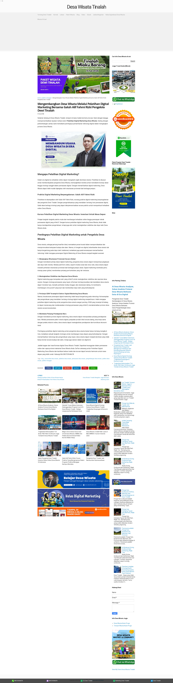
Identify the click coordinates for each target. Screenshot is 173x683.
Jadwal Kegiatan (98, 15)
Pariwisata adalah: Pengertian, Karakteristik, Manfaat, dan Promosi (128, 531)
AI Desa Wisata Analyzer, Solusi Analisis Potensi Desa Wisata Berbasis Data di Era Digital (124, 333)
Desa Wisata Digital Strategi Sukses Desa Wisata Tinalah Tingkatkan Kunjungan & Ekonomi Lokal (123, 358)
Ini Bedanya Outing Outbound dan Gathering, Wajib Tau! (128, 461)
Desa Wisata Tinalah (86, 7)
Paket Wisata (70, 15)
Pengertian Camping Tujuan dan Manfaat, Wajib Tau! (128, 442)
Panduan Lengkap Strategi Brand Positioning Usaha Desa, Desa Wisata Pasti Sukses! (128, 570)
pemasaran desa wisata (78, 358)
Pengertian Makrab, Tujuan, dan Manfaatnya (128, 404)
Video (83, 15)
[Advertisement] (86, 37)
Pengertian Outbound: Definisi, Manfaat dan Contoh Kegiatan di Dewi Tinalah (128, 493)
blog (42, 358)
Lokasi (62, 15)
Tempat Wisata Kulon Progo (123, 625)
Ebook (89, 15)
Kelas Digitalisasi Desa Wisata (115, 15)
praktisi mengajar (46, 98)
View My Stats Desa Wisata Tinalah (123, 669)
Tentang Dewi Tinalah (44, 15)
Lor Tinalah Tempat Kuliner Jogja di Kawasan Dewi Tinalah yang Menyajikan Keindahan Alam (124, 387)
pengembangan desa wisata (94, 358)
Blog (78, 15)
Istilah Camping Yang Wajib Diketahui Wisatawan (127, 423)
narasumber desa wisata (51, 358)
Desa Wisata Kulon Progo (122, 623)
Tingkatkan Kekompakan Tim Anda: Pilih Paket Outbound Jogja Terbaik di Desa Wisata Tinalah (124, 365)
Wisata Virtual (41, 19)
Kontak (55, 15)
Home (39, 98)
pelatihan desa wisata (65, 358)
